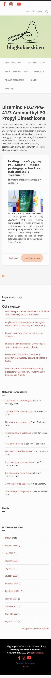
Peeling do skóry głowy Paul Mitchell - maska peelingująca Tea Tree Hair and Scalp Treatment (24, 168)
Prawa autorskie (14, 80)
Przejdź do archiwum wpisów (35, 628)
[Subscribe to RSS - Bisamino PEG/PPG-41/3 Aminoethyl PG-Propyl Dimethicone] (3, 275)
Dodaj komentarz (32, 258)
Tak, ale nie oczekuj (14, 443)
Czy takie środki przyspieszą (18, 411)
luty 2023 (9, 553)
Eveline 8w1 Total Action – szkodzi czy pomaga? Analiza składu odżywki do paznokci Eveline (26, 357)
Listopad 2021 (11, 583)
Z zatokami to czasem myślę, (18, 400)
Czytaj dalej (14, 258)
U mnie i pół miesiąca (15, 483)
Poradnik (39, 71)
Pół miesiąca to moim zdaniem (19, 473)
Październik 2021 (13, 591)
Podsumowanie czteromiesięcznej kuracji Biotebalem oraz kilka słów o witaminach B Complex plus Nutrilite (25, 371)
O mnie (34, 80)
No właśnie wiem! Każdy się (18, 422)
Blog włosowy (13, 62)
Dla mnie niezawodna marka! (18, 451)
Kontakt (10, 88)
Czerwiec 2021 (11, 606)
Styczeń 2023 (11, 560)
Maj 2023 (9, 537)
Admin (25, 666)
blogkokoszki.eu (25, 47)
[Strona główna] (25, 32)
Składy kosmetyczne (16, 71)
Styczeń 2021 (11, 621)
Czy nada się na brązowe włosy (19, 462)
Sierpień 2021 (11, 598)
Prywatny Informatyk (25, 663)
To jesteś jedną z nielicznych (18, 433)
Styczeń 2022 (11, 575)
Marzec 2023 (11, 545)
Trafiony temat (36, 62)
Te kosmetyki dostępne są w (18, 491)
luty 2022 (9, 568)
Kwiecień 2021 (11, 613)
